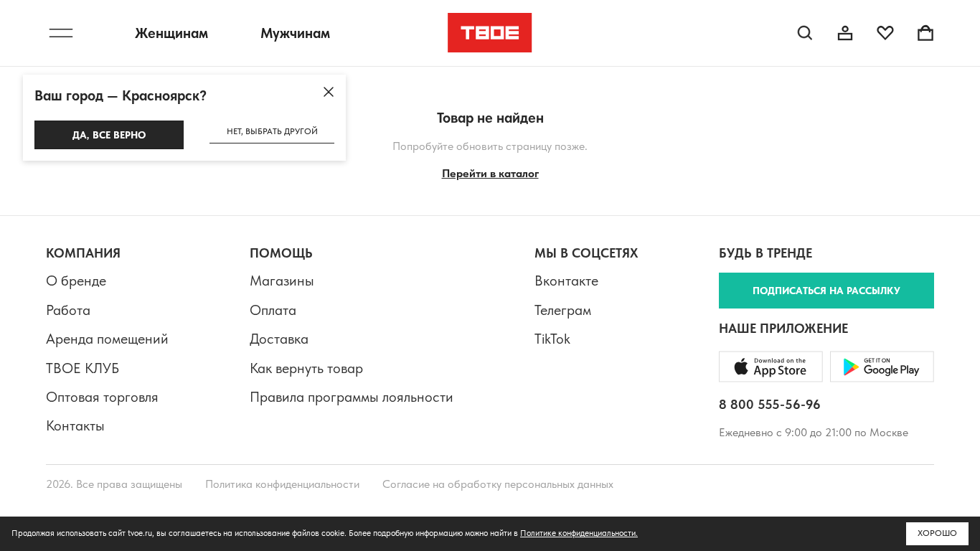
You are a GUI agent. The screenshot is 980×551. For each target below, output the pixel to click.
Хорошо (937, 533)
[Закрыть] (328, 92)
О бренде (76, 280)
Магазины (282, 280)
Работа (68, 310)
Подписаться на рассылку (826, 290)
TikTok (552, 338)
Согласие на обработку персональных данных (497, 484)
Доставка (279, 338)
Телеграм (562, 310)
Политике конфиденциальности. (579, 533)
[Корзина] (925, 33)
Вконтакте (566, 280)
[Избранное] (885, 33)
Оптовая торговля (102, 396)
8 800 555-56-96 (770, 404)
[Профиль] (845, 33)
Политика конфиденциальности (282, 484)
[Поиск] (805, 33)
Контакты (75, 425)
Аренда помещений (107, 338)
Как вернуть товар (306, 368)
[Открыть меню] (61, 33)
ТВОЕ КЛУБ (82, 368)
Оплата (273, 310)
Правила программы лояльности (351, 396)
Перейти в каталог (490, 173)
